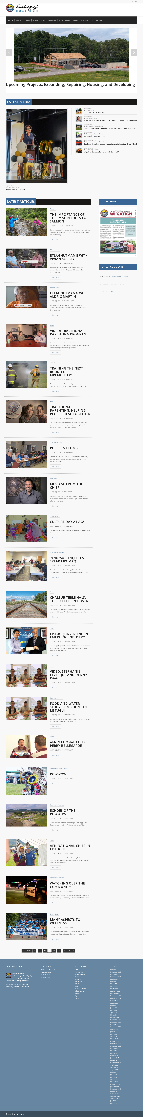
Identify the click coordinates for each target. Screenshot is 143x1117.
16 (54, 951)
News (9, 187)
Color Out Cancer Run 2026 (94, 112)
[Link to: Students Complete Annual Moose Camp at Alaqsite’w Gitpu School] (79, 142)
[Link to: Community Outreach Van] (79, 135)
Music (77, 984)
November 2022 (115, 1046)
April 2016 (113, 1079)
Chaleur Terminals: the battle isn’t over (69, 599)
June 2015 (113, 1103)
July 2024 (113, 1005)
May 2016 (113, 1077)
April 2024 (113, 1013)
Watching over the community (67, 885)
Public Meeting (64, 448)
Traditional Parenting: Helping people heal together (70, 410)
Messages (78, 982)
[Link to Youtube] (135, 1)
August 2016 (114, 1070)
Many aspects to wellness (65, 921)
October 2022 (114, 1048)
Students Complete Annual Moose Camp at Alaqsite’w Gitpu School (110, 144)
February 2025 (115, 991)
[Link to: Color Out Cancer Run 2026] (79, 111)
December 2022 (115, 1044)
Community (89, 118)
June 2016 (113, 1075)
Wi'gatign (21, 1114)
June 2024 (113, 1008)
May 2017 (113, 1051)
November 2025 (115, 972)
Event (77, 977)
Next (134, 52)
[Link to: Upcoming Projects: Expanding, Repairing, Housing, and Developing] (79, 127)
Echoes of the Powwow (63, 812)
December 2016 (115, 1060)
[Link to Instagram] (132, 1)
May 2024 (113, 1010)
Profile (77, 993)
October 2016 (114, 1065)
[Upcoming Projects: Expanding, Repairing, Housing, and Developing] (71, 60)
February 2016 (115, 1084)
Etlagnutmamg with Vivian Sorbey (69, 257)
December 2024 (115, 996)
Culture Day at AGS (67, 522)
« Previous (27, 951)
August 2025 (114, 979)
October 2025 (114, 974)
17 (59, 951)
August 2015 (114, 1099)
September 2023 (115, 1027)
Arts (76, 970)
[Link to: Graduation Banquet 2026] (36, 146)
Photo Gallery (16, 187)
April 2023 (113, 1036)
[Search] (134, 20)
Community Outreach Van (94, 136)
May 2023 (113, 1034)
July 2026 (113, 970)
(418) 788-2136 (45, 975)
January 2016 (114, 1087)
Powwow (58, 774)
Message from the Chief (66, 486)
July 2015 (113, 1101)
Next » (71, 951)
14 (45, 951)
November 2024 (115, 998)
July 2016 (113, 1072)
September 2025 (115, 977)
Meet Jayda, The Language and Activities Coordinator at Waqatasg (110, 120)
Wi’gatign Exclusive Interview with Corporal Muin (103, 152)
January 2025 (114, 993)
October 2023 (114, 1025)
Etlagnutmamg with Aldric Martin (69, 295)
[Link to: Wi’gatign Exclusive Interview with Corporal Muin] (79, 150)
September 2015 (115, 1096)
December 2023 (115, 1020)
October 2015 (114, 1094)
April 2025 (113, 986)
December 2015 (115, 1089)
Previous (9, 52)
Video (77, 998)
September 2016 (115, 1067)
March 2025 (114, 989)
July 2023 (113, 1032)
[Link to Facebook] (129, 1)
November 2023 (115, 1022)
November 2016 (115, 1063)
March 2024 (114, 1015)
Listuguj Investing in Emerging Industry (69, 635)
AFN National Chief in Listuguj (70, 847)
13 (40, 951)
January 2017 (114, 1058)
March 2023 (114, 1039)
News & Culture (104, 142)
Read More (55, 240)
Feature (96, 126)
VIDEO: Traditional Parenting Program (68, 332)
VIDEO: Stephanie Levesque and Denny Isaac (68, 674)
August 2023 (114, 1029)
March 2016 (114, 1082)
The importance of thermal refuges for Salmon (69, 217)
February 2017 (115, 1056)
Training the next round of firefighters (66, 371)
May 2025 (113, 984)
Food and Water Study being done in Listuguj (68, 707)
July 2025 (113, 982)
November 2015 (115, 1091)
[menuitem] (11, 20)
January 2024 (114, 1017)
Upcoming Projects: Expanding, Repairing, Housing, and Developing (70, 84)
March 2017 (114, 1053)
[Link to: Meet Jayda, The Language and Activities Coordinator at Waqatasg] (79, 119)
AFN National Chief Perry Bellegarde (68, 744)
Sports (77, 996)
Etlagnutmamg (80, 974)
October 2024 (114, 1001)
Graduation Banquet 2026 (16, 189)
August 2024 (114, 1003)
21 (65, 951)
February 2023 (115, 1041)
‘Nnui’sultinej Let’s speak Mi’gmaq (67, 559)
